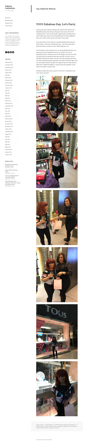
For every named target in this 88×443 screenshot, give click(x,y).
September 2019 (9, 67)
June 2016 (7, 111)
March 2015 (8, 147)
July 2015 (7, 136)
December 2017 (9, 85)
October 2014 (8, 154)
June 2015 (7, 139)
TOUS (70, 426)
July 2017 (7, 90)
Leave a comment (55, 428)
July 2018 (7, 75)
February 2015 (8, 149)
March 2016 (8, 116)
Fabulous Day (48, 426)
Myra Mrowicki (49, 424)
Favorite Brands (59, 424)
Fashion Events (8, 23)
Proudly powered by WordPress (44, 439)
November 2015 (9, 126)
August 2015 (8, 134)
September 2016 (9, 106)
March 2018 (8, 77)
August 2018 (8, 72)
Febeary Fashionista (10, 7)
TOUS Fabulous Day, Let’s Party (55, 24)
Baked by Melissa (40, 426)
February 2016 (8, 118)
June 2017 (7, 93)
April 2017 (7, 98)
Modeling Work (9, 20)
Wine (47, 428)
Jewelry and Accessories (69, 424)
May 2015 (7, 142)
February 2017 (8, 103)
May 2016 (7, 113)
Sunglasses (60, 426)
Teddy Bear (65, 426)
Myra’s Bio (7, 18)
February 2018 (8, 80)
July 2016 (7, 108)
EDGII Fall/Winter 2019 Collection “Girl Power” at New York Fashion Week (12, 183)
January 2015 (8, 152)
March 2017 (8, 100)
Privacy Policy (8, 25)
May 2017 (7, 95)
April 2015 (7, 144)
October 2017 (8, 88)
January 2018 (8, 83)
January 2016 (8, 121)
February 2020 (8, 62)
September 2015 (9, 131)
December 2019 (9, 65)
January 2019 (8, 70)
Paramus (54, 426)
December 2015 (9, 124)
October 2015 (8, 129)
